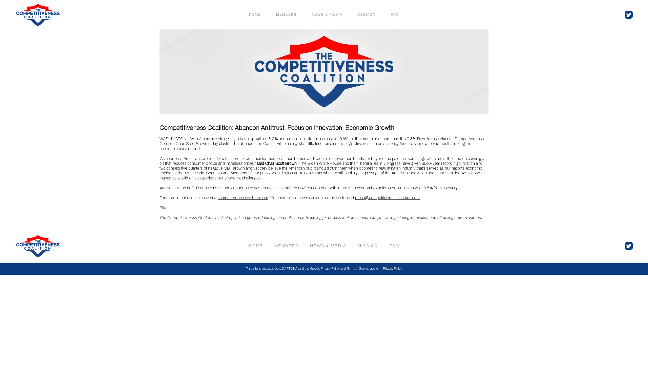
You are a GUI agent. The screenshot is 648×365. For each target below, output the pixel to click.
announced (243, 188)
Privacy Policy (330, 268)
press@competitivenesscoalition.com (387, 198)
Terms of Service (358, 268)
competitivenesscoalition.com (243, 198)
